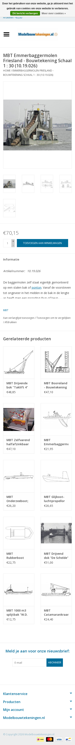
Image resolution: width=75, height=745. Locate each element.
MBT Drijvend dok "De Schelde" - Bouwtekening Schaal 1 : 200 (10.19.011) (56, 556)
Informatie (11, 259)
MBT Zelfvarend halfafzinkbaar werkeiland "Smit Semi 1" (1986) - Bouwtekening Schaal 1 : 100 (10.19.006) (18, 442)
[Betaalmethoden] (39, 739)
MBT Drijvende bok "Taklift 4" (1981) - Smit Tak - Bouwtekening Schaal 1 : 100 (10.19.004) (17, 385)
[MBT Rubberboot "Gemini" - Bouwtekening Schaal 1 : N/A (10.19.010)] (18, 533)
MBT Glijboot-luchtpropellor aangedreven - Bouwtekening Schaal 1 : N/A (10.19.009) (54, 499)
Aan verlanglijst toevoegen (18, 318)
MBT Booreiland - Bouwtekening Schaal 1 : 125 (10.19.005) (55, 385)
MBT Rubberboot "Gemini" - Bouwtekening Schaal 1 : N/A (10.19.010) (16, 556)
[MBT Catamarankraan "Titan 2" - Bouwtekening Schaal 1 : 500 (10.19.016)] (56, 590)
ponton (36, 287)
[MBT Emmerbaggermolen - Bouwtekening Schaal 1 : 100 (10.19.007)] (56, 419)
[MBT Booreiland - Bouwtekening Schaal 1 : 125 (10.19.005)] (56, 362)
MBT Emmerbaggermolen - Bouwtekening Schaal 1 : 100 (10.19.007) (56, 442)
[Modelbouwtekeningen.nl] (44, 34)
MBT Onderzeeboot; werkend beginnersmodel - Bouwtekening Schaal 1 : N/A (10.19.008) (18, 499)
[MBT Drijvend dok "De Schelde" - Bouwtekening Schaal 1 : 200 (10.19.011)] (56, 533)
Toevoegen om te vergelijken (53, 318)
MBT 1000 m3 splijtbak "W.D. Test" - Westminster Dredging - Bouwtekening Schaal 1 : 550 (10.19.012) (17, 612)
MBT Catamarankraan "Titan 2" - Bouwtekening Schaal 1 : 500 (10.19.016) (56, 612)
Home (6, 70)
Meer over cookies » (54, 13)
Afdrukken (11, 322)
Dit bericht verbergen (25, 13)
